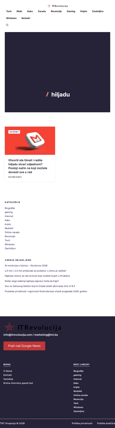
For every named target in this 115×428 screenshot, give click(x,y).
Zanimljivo (97, 11)
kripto (8, 224)
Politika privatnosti (82, 423)
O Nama (7, 371)
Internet (14, 132)
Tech (9, 11)
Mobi (19, 11)
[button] (7, 25)
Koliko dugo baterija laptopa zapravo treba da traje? (32, 281)
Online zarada (12, 232)
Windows (11, 18)
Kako (30, 11)
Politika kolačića (106, 423)
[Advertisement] (57, 69)
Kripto (83, 11)
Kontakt (26, 18)
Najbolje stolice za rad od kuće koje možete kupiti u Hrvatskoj (37, 275)
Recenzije (56, 11)
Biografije (10, 208)
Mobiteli (9, 228)
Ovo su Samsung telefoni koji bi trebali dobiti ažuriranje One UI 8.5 (40, 286)
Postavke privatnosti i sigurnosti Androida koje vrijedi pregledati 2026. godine (46, 291)
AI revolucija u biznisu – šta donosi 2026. (26, 265)
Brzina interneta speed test (18, 383)
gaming (9, 212)
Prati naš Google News (24, 346)
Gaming (71, 11)
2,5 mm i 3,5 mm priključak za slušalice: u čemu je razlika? (35, 270)
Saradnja (8, 379)
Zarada (42, 11)
